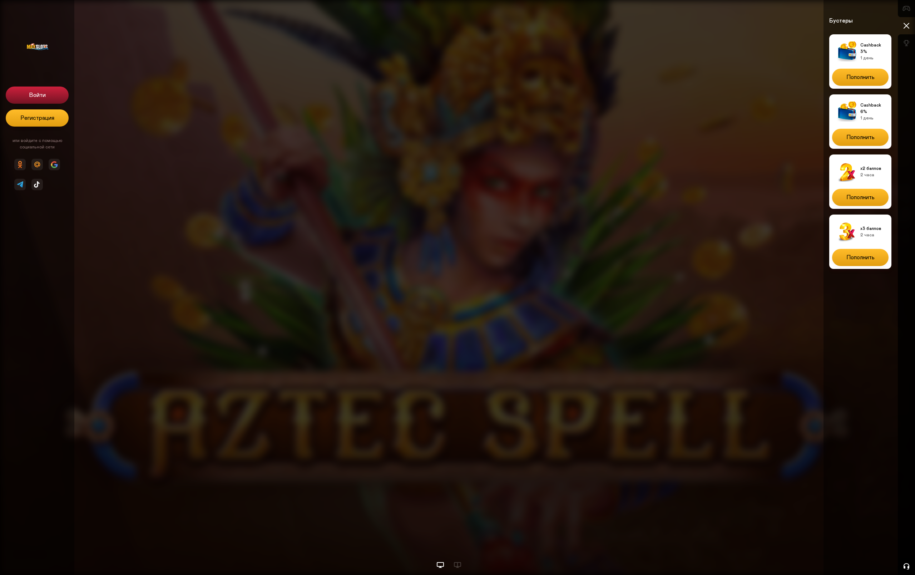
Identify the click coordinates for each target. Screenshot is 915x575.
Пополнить (860, 77)
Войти (37, 95)
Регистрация (37, 118)
